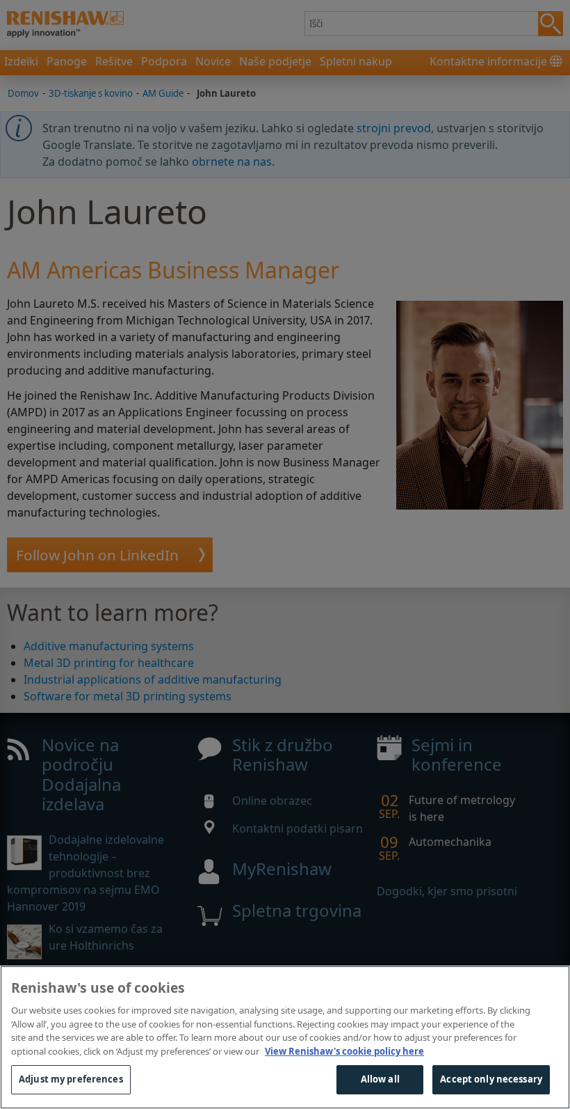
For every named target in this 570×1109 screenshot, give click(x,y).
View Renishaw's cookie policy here (344, 1051)
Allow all (380, 1079)
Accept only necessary (491, 1079)
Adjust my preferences (71, 1079)
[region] (285, 1037)
